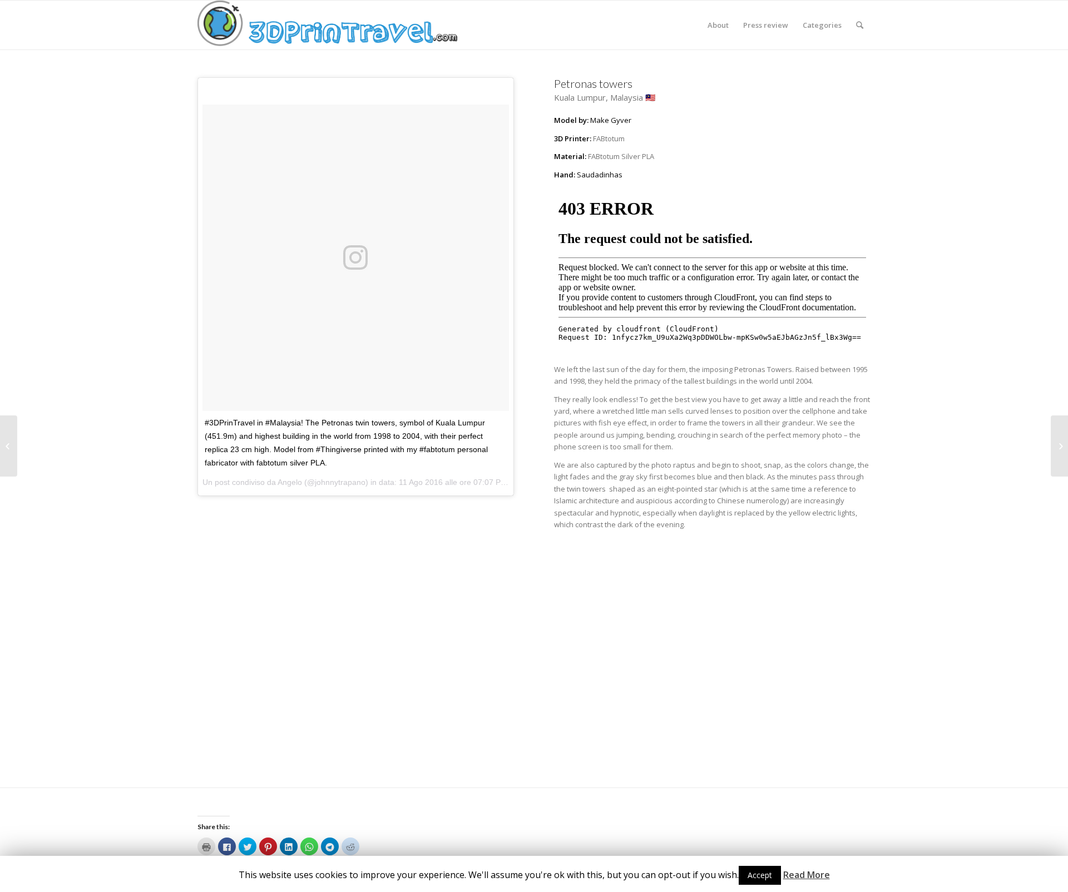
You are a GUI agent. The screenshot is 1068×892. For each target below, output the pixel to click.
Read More (806, 875)
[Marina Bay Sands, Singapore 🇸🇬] (1059, 446)
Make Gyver (610, 120)
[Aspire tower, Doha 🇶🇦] (8, 446)
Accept (760, 875)
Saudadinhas (599, 175)
